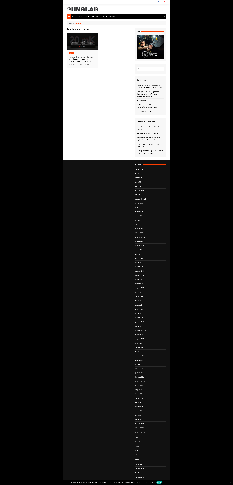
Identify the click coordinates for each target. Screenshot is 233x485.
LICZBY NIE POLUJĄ (144, 111)
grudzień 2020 (139, 423)
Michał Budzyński (142, 127)
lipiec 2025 (138, 207)
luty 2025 (138, 220)
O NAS (88, 16)
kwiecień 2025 (139, 212)
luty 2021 (138, 415)
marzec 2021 (139, 411)
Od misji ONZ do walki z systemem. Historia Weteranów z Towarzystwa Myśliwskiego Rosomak (148, 94)
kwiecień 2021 (139, 406)
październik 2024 (140, 237)
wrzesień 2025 (139, 203)
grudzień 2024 (139, 228)
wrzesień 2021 (139, 385)
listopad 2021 (139, 377)
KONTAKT (95, 16)
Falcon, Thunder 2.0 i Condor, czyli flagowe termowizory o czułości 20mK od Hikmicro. (81, 59)
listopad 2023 (139, 275)
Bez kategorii (139, 442)
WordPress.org (140, 477)
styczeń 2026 (139, 186)
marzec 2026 (139, 178)
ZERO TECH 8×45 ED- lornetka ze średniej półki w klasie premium (148, 106)
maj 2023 (138, 300)
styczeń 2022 (139, 368)
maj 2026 (138, 173)
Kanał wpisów (139, 468)
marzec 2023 (139, 309)
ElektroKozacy (141, 100)
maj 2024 (138, 254)
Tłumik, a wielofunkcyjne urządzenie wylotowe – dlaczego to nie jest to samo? (150, 86)
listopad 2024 (139, 233)
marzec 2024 (139, 258)
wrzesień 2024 (139, 241)
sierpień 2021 (139, 390)
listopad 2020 (139, 428)
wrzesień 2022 (139, 334)
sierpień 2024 (139, 245)
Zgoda (159, 482)
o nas (136, 450)
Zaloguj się (138, 464)
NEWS (81, 16)
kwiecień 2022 (139, 356)
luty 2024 (138, 262)
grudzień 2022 (139, 322)
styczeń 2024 (139, 267)
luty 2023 (138, 313)
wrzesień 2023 (139, 284)
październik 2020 (140, 432)
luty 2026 (138, 182)
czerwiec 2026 (139, 169)
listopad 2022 (139, 326)
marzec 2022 (139, 360)
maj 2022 (138, 351)
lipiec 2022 (138, 343)
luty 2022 (138, 364)
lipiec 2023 (138, 292)
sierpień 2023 (139, 288)
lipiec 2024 (138, 250)
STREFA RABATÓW (108, 16)
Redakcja (73, 64)
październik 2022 (140, 330)
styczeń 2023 (139, 318)
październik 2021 (140, 381)
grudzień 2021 (139, 373)
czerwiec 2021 (139, 398)
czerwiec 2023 (139, 296)
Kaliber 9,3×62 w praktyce (149, 133)
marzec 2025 (139, 216)
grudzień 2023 (139, 271)
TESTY (74, 16)
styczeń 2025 (139, 224)
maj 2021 (138, 402)
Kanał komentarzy (141, 473)
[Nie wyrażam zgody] (231, 482)
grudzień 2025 (139, 190)
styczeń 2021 (139, 419)
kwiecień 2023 (139, 305)
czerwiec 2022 (139, 347)
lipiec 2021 (138, 394)
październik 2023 (140, 279)
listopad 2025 (139, 195)
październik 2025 (140, 199)
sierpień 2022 (139, 339)
